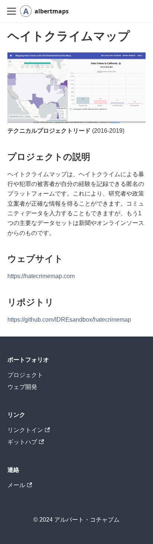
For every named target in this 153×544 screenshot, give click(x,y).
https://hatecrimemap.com (41, 276)
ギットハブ (22, 442)
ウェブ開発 (22, 387)
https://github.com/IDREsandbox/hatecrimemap (69, 319)
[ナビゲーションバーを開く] (11, 11)
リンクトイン (25, 430)
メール (16, 485)
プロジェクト (25, 375)
